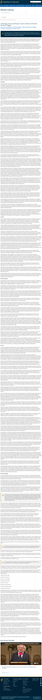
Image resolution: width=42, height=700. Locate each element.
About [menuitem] (33, 5)
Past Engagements (6, 688)
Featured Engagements (7, 690)
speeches (3, 17)
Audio (14, 682)
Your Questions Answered (27, 690)
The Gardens (25, 683)
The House (24, 682)
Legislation (5, 682)
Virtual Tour (25, 680)
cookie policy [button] (11, 698)
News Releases (15, 680)
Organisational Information (27, 688)
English (33, 3)
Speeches (14, 681)
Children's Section (35, 680)
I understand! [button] (37, 697)
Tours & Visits (25, 685)
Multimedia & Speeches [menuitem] (20, 5)
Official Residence (26, 681)
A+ (40, 3)
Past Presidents (6, 683)
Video (14, 683)
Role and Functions (6, 681)
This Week (5, 687)
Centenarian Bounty (26, 691)
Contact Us (24, 692)
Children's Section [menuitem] (38, 5)
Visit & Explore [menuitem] (28, 5)
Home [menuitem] (2, 5)
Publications (15, 686)
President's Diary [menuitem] (12, 5)
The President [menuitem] (6, 5)
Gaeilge (36, 3)
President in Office (6, 680)
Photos (14, 685)
